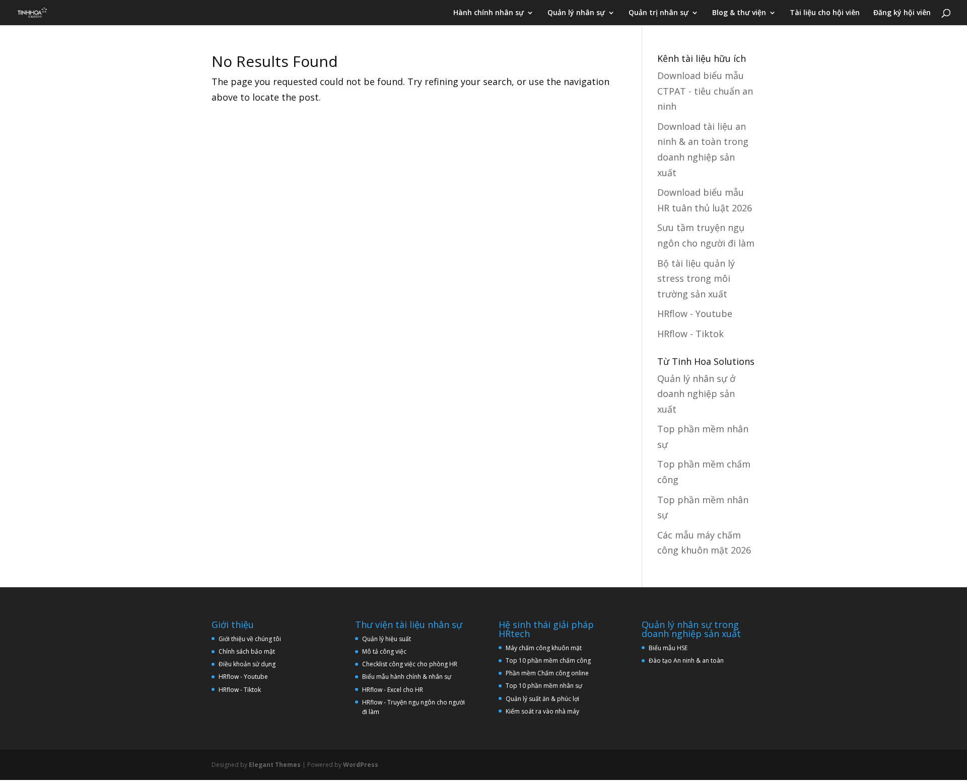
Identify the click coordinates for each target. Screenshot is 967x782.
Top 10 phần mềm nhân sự (545, 685)
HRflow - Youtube (694, 313)
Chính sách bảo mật (247, 651)
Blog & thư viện (739, 13)
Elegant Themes (275, 764)
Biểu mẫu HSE (668, 648)
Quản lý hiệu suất (386, 639)
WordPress (360, 764)
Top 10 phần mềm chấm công (548, 660)
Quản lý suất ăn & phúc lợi (542, 698)
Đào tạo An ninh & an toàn (686, 660)
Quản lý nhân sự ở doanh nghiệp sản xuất (696, 393)
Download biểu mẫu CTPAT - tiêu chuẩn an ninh (705, 90)
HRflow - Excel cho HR (392, 689)
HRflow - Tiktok (690, 334)
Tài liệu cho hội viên (825, 13)
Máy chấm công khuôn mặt (544, 648)
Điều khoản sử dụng (247, 664)
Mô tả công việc (384, 651)
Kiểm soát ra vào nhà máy (542, 711)
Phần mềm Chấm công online (547, 673)
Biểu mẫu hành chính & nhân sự (409, 676)
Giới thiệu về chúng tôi (250, 639)
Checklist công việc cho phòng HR (409, 664)
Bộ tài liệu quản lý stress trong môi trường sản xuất (696, 278)
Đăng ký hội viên (902, 13)
